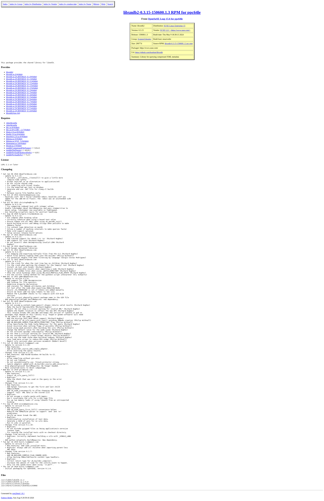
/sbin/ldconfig (11, 123)
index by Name (85, 4)
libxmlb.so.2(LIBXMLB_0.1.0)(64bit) (21, 77)
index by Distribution (33, 4)
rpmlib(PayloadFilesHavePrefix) (19, 153)
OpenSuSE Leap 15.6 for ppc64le (165, 18)
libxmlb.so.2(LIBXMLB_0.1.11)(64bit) (22, 81)
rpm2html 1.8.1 (18, 493)
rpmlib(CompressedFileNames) (18, 148)
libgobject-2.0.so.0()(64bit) (16, 137)
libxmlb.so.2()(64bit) (14, 74)
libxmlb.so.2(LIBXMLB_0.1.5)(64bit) (21, 97)
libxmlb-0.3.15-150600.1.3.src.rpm (179, 43)
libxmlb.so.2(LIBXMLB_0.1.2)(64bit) (21, 90)
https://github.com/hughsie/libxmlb (149, 52)
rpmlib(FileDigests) (14, 150)
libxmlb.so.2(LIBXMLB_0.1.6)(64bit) (21, 99)
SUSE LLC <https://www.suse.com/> (175, 30)
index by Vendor (50, 4)
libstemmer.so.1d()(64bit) (16, 143)
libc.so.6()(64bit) (12, 127)
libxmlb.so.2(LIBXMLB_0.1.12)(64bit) (22, 83)
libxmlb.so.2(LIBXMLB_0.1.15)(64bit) (22, 88)
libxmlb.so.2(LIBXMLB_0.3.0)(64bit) (21, 106)
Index (5, 4)
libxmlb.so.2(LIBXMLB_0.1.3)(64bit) (21, 93)
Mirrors (96, 4)
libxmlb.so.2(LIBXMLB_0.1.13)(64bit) (22, 86)
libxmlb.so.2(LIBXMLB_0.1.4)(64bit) (21, 95)
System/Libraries (144, 39)
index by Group (16, 4)
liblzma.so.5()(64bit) (14, 139)
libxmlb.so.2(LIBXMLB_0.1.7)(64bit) (21, 102)
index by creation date (68, 4)
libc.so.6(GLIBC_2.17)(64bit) (18, 130)
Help (103, 4)
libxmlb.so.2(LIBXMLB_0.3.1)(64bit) (21, 109)
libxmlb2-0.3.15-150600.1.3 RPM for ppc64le (162, 12)
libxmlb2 (9, 72)
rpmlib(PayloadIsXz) (14, 155)
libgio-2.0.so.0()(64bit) (15, 132)
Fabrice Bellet (6, 498)
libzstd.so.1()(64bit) (14, 146)
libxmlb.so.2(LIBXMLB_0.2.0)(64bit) (21, 104)
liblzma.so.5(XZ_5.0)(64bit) (17, 141)
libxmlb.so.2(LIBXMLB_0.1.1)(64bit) (21, 79)
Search (110, 4)
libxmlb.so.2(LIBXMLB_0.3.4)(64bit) (21, 111)
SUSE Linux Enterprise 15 (174, 26)
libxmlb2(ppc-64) (13, 113)
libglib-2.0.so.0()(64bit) (15, 134)
